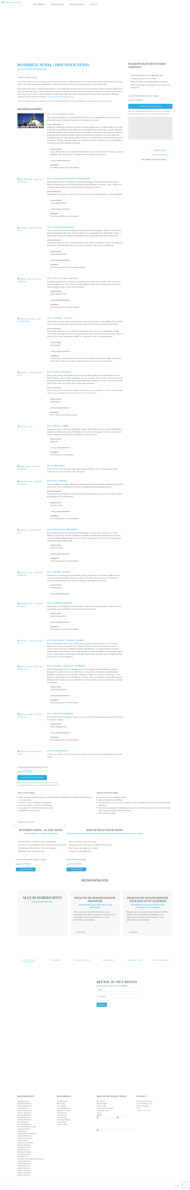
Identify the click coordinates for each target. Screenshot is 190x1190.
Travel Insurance (118, 802)
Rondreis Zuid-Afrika (24, 1175)
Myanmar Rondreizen (24, 1145)
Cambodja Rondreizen (24, 1120)
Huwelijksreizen (62, 1117)
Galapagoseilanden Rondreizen (27, 1133)
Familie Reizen (61, 1115)
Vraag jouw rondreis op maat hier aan (61, 96)
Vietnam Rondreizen (23, 1168)
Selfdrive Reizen (62, 1124)
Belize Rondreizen (23, 1110)
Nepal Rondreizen (23, 1150)
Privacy (177, 1186)
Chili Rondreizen (22, 1122)
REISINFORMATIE (57, 4)
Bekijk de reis (26, 869)
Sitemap (99, 1115)
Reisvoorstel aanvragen (33, 777)
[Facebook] (137, 1174)
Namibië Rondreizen (23, 1147)
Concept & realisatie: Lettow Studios (11, 1186)
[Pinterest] (140, 1174)
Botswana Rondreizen (24, 1115)
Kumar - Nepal (160, 150)
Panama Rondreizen (23, 1154)
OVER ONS (94, 4)
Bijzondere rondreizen (64, 1110)
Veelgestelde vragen (103, 1110)
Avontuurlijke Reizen (63, 1108)
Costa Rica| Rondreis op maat (26, 1126)
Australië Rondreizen (24, 1106)
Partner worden (101, 1106)
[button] (178, 4)
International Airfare (105, 797)
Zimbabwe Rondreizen (24, 1173)
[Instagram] (144, 1174)
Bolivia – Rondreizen (24, 1113)
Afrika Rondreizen (23, 1101)
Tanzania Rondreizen (23, 1161)
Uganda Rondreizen (23, 1166)
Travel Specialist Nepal (160, 154)
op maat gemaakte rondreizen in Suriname (30, 1159)
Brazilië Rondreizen (23, 1117)
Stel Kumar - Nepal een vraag (153, 159)
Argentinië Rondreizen (24, 1103)
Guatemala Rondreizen (24, 1136)
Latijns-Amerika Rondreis (25, 1143)
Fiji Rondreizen (22, 1131)
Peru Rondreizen (22, 1156)
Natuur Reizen (61, 1122)
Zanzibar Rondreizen (23, 1170)
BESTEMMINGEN (39, 4)
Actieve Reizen (61, 1106)
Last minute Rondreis (63, 1120)
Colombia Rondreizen (24, 1124)
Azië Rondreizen (22, 1108)
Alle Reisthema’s (62, 1101)
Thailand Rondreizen (23, 1163)
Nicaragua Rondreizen (24, 1152)
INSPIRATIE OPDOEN (76, 4)
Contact (99, 1113)
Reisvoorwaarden (102, 1103)
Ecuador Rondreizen (23, 1129)
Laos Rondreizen (22, 1140)
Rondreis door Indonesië (25, 1138)
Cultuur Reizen (61, 1113)
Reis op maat (61, 1103)
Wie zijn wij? (101, 1101)
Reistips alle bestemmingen (105, 1108)
